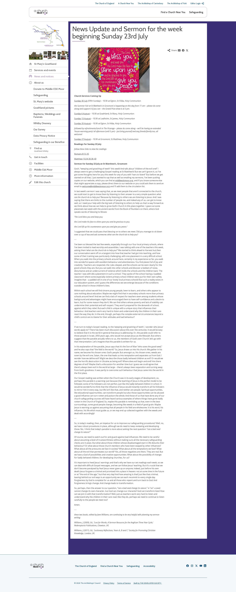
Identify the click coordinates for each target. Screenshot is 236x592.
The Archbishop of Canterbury (150, 3)
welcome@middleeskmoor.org (96, 186)
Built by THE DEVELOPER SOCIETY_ (148, 583)
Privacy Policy (108, 583)
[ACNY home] (41, 12)
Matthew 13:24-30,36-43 (85, 158)
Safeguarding (196, 12)
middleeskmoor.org (124, 180)
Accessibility (149, 566)
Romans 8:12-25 (81, 154)
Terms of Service (124, 583)
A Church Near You (126, 3)
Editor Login (196, 3)
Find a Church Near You (173, 12)
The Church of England (104, 3)
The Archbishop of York (177, 3)
